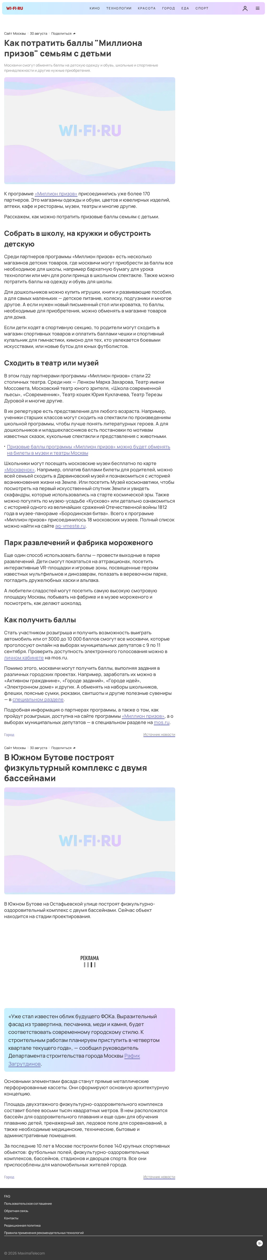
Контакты (11, 1218)
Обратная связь (16, 1211)
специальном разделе (38, 699)
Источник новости (159, 734)
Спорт (202, 8)
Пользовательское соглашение (28, 1204)
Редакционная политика (22, 1225)
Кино (95, 8)
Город (168, 8)
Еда (185, 8)
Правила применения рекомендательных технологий (44, 1233)
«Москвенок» (19, 469)
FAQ (7, 1196)
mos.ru (161, 722)
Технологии (119, 8)
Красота (147, 8)
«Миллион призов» (56, 193)
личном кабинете (24, 657)
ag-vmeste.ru (70, 526)
